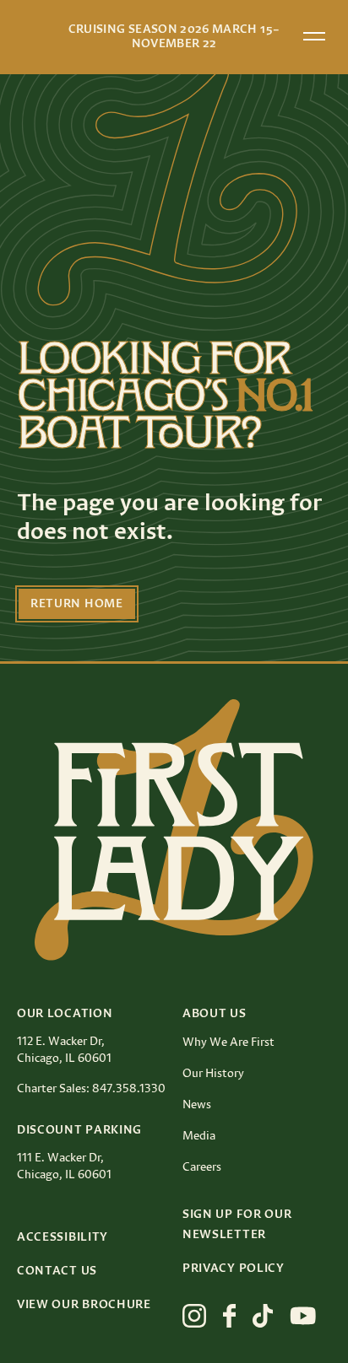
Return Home (76, 604)
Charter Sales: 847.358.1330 (91, 1089)
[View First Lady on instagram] (194, 1316)
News (196, 1105)
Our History (213, 1074)
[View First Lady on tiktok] (263, 1316)
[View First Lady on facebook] (229, 1316)
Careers (201, 1167)
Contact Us (57, 1271)
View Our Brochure (84, 1305)
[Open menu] (314, 36)
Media (198, 1136)
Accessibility (62, 1237)
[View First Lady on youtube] (303, 1316)
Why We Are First (228, 1042)
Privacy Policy (233, 1268)
